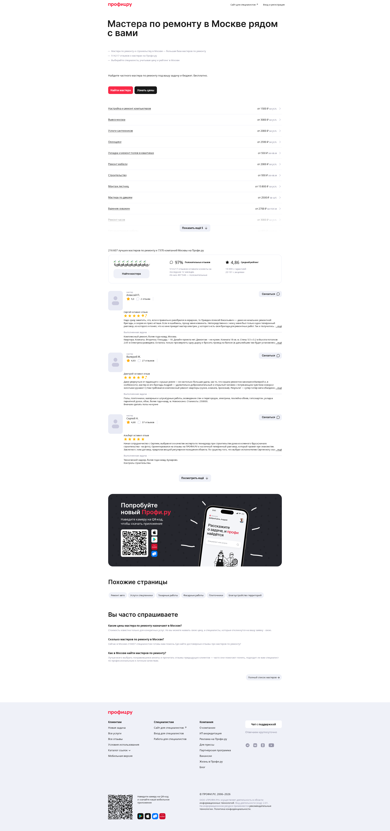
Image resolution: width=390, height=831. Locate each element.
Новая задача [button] (117, 727)
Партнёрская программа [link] (215, 750)
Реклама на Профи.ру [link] (213, 739)
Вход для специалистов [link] (169, 733)
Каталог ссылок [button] (118, 750)
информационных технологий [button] (217, 802)
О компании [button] (207, 727)
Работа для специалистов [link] (170, 739)
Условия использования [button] (123, 744)
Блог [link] (202, 767)
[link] (120, 90)
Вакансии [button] (206, 756)
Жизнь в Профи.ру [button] (211, 761)
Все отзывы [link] (115, 739)
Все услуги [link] (114, 733)
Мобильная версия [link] (120, 756)
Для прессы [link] (207, 744)
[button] (270, 294)
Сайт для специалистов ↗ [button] (170, 727)
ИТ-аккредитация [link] (211, 733)
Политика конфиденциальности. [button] (232, 808)
